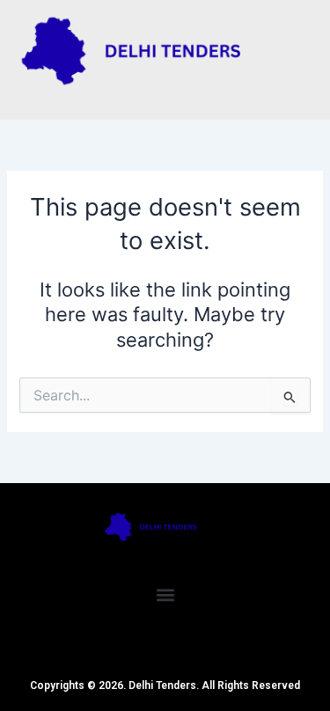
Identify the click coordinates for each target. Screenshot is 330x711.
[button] (165, 594)
